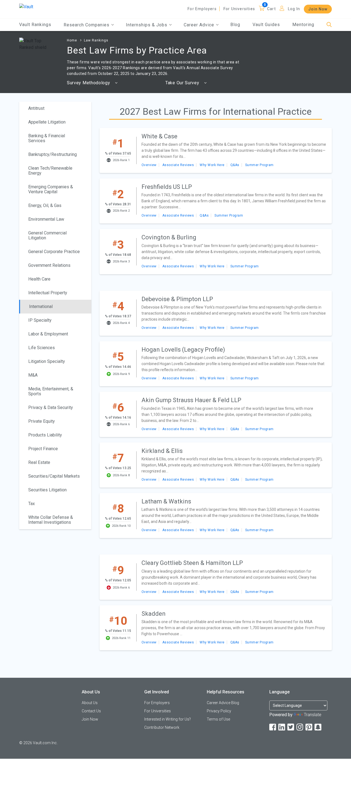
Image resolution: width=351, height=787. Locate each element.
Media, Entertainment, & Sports (50, 391)
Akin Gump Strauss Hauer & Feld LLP (191, 400)
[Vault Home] (26, 6)
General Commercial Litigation (47, 235)
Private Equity (41, 421)
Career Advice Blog (223, 703)
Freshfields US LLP (166, 186)
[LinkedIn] (282, 727)
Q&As (234, 165)
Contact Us (91, 711)
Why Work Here (212, 165)
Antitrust (36, 108)
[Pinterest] (309, 727)
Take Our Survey (182, 82)
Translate (312, 714)
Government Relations (49, 265)
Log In (294, 9)
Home (72, 40)
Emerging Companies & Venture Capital (50, 189)
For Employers (202, 9)
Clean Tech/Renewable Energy (50, 171)
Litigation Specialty (46, 361)
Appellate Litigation (47, 122)
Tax (31, 503)
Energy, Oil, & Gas (44, 205)
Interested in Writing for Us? (167, 719)
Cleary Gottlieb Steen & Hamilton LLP (192, 562)
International (41, 306)
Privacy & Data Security (50, 407)
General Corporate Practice (54, 251)
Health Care (39, 279)
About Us (90, 703)
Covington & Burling (168, 237)
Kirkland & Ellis (162, 450)
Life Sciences (41, 347)
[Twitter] (291, 727)
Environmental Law (46, 219)
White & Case (159, 136)
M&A (33, 375)
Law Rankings (96, 40)
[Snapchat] (318, 727)
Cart (271, 9)
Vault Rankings (35, 24)
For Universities (239, 9)
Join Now (317, 9)
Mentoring (303, 24)
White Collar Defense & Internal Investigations (50, 520)
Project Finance (43, 448)
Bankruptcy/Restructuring (52, 154)
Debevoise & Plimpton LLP (177, 299)
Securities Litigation (47, 489)
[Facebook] (273, 727)
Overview (149, 165)
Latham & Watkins (166, 501)
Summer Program (259, 165)
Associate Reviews (178, 165)
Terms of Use (218, 719)
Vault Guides (266, 24)
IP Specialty (40, 320)
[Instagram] (300, 727)
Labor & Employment (48, 334)
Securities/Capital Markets (54, 476)
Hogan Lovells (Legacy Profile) (183, 349)
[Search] (329, 24)
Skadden (153, 613)
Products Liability (45, 435)
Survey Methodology (89, 82)
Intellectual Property (47, 292)
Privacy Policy (219, 711)
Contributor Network (161, 727)
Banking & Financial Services (46, 138)
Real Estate (39, 462)
